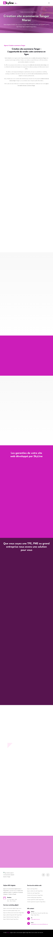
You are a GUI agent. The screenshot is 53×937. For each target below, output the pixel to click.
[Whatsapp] (48, 875)
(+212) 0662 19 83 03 (35, 919)
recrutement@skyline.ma (43, 924)
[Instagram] (43, 875)
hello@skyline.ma (34, 924)
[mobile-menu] (48, 2)
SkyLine (8, 932)
